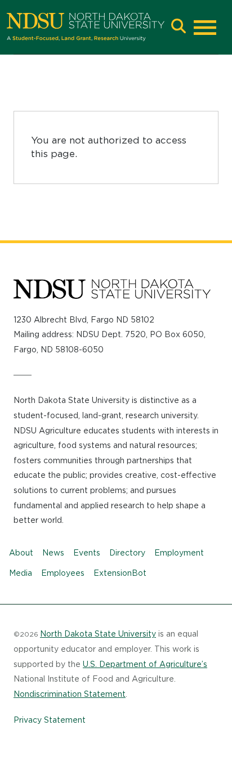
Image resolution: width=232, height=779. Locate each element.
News (53, 552)
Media (20, 572)
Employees (62, 572)
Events (86, 552)
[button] (178, 27)
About (21, 552)
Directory (127, 552)
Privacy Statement (50, 719)
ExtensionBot (119, 572)
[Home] (85, 27)
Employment (179, 552)
